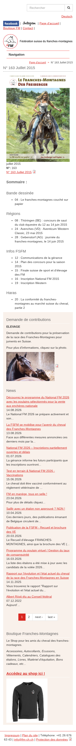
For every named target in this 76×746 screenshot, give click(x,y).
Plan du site (30, 735)
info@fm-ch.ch (24, 739)
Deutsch (66, 16)
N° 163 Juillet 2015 (19, 172)
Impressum (12, 735)
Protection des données (52, 739)
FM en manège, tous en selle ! (26, 494)
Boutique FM (11, 28)
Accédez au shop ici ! (25, 673)
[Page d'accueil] (38, 41)
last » (51, 617)
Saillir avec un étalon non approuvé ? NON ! (35, 508)
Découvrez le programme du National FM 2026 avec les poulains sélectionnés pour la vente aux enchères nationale (37, 401)
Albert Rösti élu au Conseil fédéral (29, 596)
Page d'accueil (49, 23)
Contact (28, 28)
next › (39, 617)
